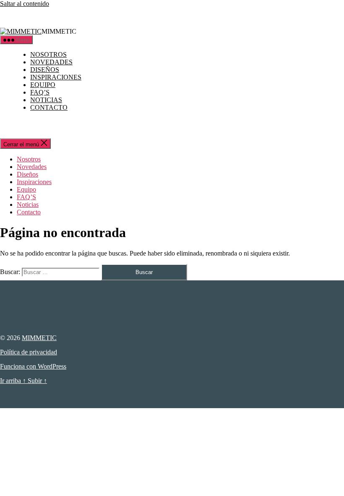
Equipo (42, 84)
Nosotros (48, 54)
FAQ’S (40, 92)
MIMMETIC (39, 337)
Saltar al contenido (24, 3)
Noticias (46, 99)
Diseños (44, 69)
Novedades (51, 62)
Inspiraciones (55, 77)
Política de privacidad (28, 352)
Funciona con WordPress (33, 366)
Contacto (49, 107)
